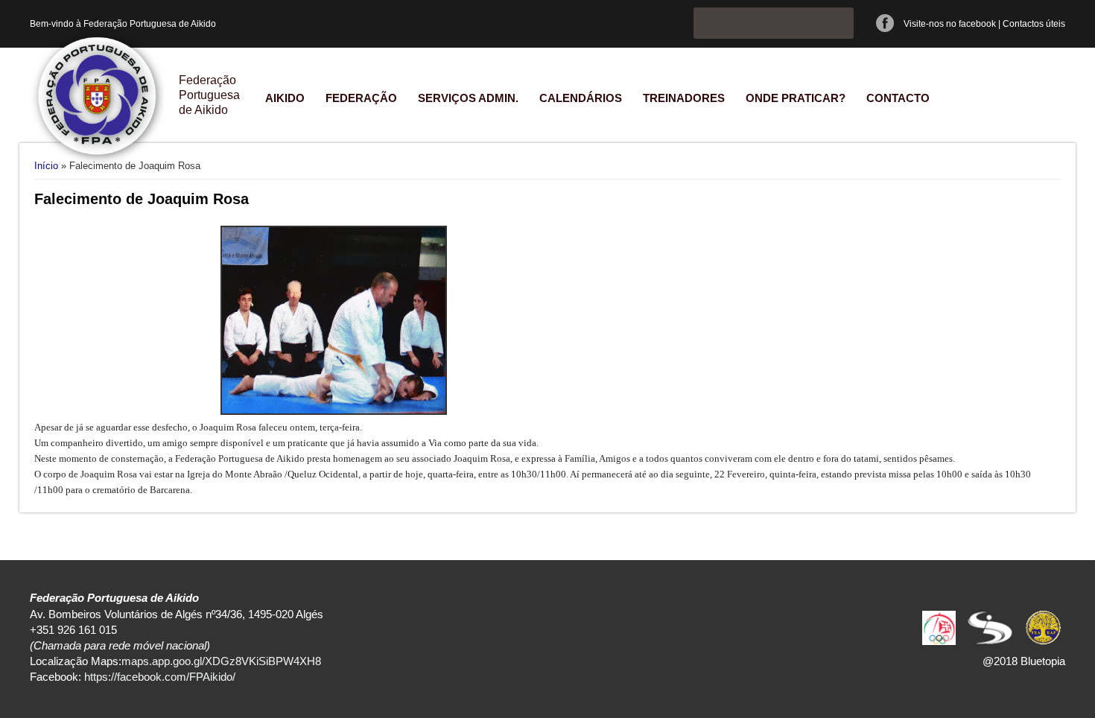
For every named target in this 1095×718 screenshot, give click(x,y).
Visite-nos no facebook (950, 24)
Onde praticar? (795, 98)
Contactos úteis (1034, 24)
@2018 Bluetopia (1024, 661)
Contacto (898, 98)
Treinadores (684, 98)
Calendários (580, 98)
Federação (361, 98)
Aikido (285, 98)
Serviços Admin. (468, 98)
